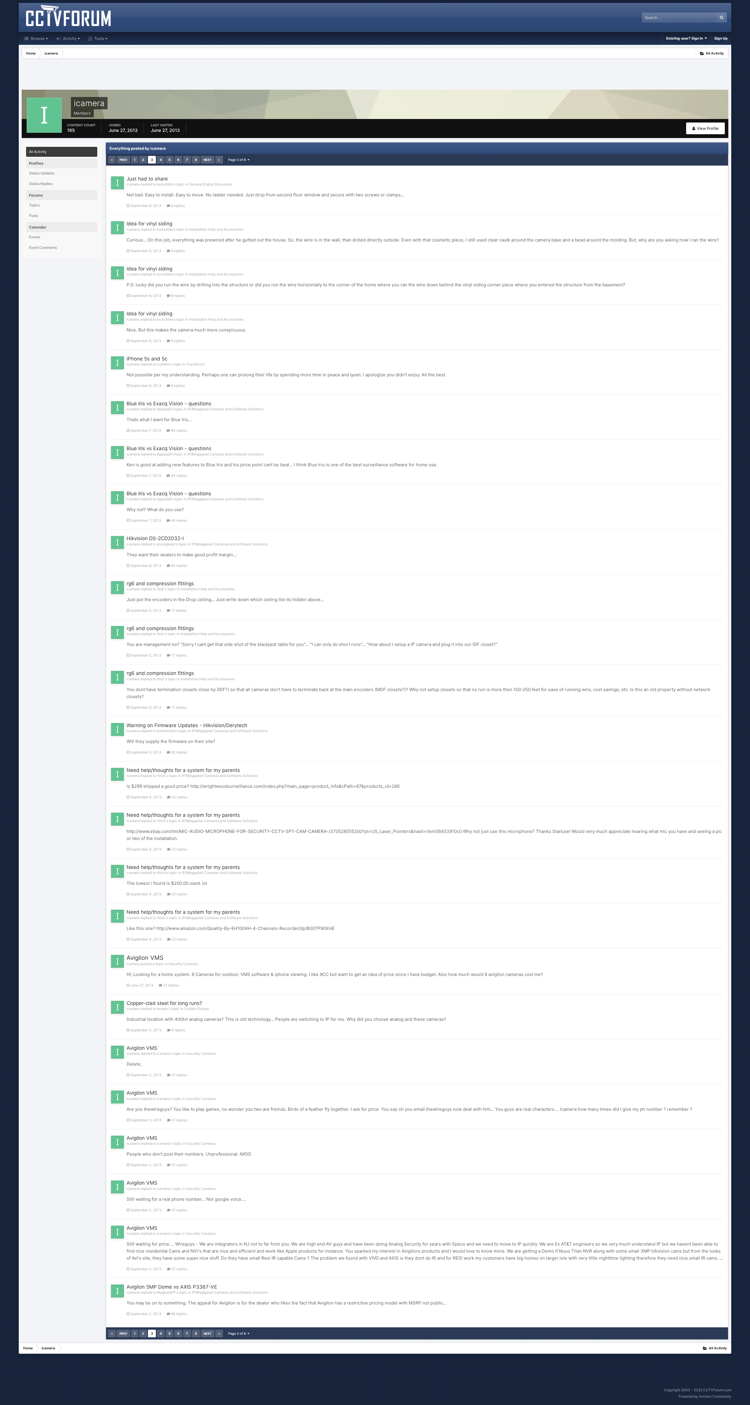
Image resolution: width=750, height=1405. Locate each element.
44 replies (178, 430)
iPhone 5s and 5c (147, 359)
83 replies (178, 565)
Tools (98, 38)
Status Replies (40, 183)
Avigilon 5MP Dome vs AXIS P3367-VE (172, 1287)
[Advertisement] (375, 75)
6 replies (177, 205)
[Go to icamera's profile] (117, 182)
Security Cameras (183, 964)
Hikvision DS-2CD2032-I (155, 538)
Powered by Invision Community (705, 1396)
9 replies (178, 1030)
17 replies (178, 610)
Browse (37, 38)
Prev (123, 159)
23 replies (179, 797)
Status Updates (41, 173)
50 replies (178, 752)
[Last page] (219, 160)
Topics (34, 205)
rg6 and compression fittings (160, 583)
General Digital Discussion (210, 184)
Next (208, 159)
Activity (69, 38)
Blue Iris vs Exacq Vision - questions (169, 403)
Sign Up (721, 38)
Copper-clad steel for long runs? (164, 1003)
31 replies (170, 985)
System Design (196, 1008)
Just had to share (147, 179)
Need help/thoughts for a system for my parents (183, 770)
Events (34, 237)
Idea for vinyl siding (149, 224)
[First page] (112, 160)
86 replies (178, 1314)
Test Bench (195, 364)
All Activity (38, 151)
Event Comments (43, 247)
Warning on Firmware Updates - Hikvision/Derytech (187, 725)
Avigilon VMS (145, 957)
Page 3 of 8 (238, 160)
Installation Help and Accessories (216, 229)
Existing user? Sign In (685, 38)
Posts (33, 215)
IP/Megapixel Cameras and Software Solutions (225, 409)
